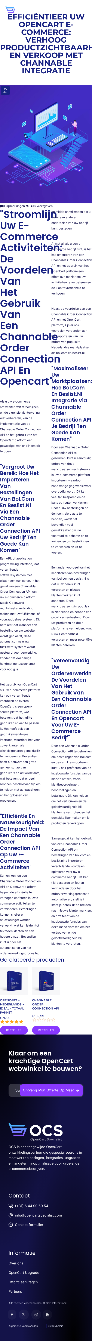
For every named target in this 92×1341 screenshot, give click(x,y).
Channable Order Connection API (45, 1004)
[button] (14, 1030)
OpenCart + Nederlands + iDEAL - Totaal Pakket (12, 1006)
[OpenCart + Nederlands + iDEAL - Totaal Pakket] (14, 981)
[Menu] (86, 6)
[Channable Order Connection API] (46, 981)
